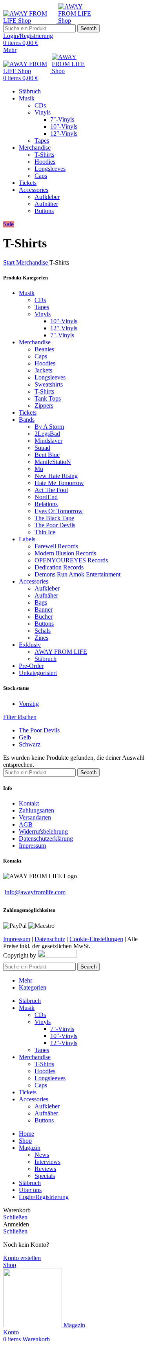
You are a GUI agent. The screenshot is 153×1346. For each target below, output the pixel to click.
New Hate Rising (56, 476)
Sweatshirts (49, 384)
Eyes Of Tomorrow (59, 511)
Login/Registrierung (44, 1197)
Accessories (33, 581)
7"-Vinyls (62, 335)
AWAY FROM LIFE (61, 651)
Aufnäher (46, 203)
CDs (40, 105)
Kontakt (29, 803)
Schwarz (29, 744)
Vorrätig (29, 703)
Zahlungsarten (36, 810)
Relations (46, 504)
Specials (45, 1175)
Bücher (44, 616)
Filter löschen (19, 717)
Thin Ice (45, 532)
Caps (41, 175)
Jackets (43, 370)
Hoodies (45, 161)
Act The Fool (51, 490)
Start (9, 262)
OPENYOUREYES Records (71, 560)
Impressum (32, 845)
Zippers (44, 405)
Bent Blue (47, 454)
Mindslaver (48, 440)
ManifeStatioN (53, 461)
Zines (41, 637)
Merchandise (32, 262)
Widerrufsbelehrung (43, 831)
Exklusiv (30, 644)
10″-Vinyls (63, 126)
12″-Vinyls (63, 133)
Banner (44, 609)
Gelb (25, 737)
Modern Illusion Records (65, 553)
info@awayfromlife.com (35, 892)
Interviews (47, 1161)
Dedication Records (59, 567)
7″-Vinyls (62, 119)
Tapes (42, 140)
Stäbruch (45, 658)
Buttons (44, 211)
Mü (39, 468)
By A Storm (49, 426)
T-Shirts (44, 154)
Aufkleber (47, 196)
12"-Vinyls (63, 328)
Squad (42, 447)
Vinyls (43, 112)
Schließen (15, 1217)
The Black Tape (54, 518)
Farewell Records (56, 546)
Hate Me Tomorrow (59, 483)
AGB (26, 824)
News (42, 1154)
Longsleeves (50, 168)
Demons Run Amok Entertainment (77, 574)
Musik (27, 293)
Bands (27, 419)
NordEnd (46, 497)
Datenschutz (50, 939)
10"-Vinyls (63, 321)
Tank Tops (48, 398)
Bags (41, 602)
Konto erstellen (22, 1258)
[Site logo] (30, 20)
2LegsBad (47, 433)
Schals (43, 630)
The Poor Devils (55, 525)
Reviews (45, 1168)
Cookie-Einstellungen (96, 939)
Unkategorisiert (38, 672)
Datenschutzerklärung (46, 838)
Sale (8, 224)
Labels (27, 539)
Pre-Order (31, 665)
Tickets (27, 412)
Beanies (44, 349)
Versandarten (35, 817)
